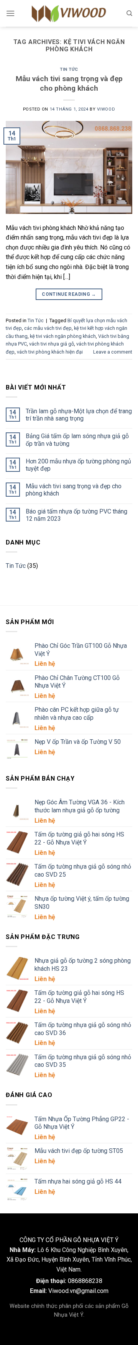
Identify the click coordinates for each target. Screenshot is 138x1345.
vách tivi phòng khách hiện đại (50, 352)
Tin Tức (69, 69)
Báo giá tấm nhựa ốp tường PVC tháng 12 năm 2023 (76, 515)
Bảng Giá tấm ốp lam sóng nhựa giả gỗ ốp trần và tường (77, 439)
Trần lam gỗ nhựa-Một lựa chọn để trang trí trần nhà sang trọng (79, 415)
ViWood (106, 109)
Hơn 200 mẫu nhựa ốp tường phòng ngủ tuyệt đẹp (78, 465)
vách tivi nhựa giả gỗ (51, 344)
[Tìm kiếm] (129, 13)
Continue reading (69, 294)
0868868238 (85, 1281)
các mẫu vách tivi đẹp (48, 328)
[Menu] (10, 13)
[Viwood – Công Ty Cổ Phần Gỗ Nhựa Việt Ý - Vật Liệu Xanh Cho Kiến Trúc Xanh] (69, 13)
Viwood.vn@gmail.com (78, 1290)
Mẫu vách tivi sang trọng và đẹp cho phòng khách (69, 83)
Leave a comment (112, 352)
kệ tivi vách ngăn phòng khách (63, 336)
